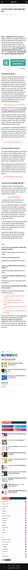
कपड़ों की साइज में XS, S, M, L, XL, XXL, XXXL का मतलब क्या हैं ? (16, 485)
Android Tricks (14, 503)
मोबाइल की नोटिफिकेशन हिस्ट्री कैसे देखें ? (13, 177)
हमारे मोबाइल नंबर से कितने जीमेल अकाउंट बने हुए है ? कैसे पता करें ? (17, 453)
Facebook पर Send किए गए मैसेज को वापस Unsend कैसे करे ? (16, 376)
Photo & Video (14, 544)
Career (14, 513)
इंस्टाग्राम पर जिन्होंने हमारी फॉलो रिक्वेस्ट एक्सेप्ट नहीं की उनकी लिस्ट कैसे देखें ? (17, 491)
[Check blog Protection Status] (6, 560)
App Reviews (14, 506)
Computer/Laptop (14, 515)
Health (14, 530)
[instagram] (20, 429)
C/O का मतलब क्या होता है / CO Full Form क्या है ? (17, 447)
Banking (14, 508)
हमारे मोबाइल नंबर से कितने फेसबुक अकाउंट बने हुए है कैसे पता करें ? (17, 478)
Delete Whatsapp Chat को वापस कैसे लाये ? (14, 105)
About (13, 565)
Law (14, 537)
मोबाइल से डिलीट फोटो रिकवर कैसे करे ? (13, 142)
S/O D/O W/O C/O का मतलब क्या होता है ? (16, 440)
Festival (14, 522)
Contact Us (18, 565)
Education (14, 520)
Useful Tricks (14, 556)
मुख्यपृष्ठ (2, 6)
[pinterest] (8, 429)
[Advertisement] (14, 26)
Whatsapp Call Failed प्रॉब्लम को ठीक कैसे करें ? (17, 370)
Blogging (14, 511)
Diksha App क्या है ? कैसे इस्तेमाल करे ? (13, 300)
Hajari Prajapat (6, 14)
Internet (14, 532)
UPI (14, 553)
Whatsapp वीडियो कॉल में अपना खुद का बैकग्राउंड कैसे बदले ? (15, 364)
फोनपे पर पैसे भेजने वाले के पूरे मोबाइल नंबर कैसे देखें (17, 434)
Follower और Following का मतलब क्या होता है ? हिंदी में (17, 460)
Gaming (14, 525)
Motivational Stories (14, 542)
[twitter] (20, 426)
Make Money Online (14, 539)
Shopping (14, 546)
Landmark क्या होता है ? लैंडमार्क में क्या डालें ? (17, 465)
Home (9, 565)
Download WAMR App (14, 197)
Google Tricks (14, 527)
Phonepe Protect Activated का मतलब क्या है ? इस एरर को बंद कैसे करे (17, 472)
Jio (14, 534)
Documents (14, 518)
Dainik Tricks (17, 568)
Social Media (7, 6)
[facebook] (8, 426)
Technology (14, 551)
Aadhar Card (14, 501)
